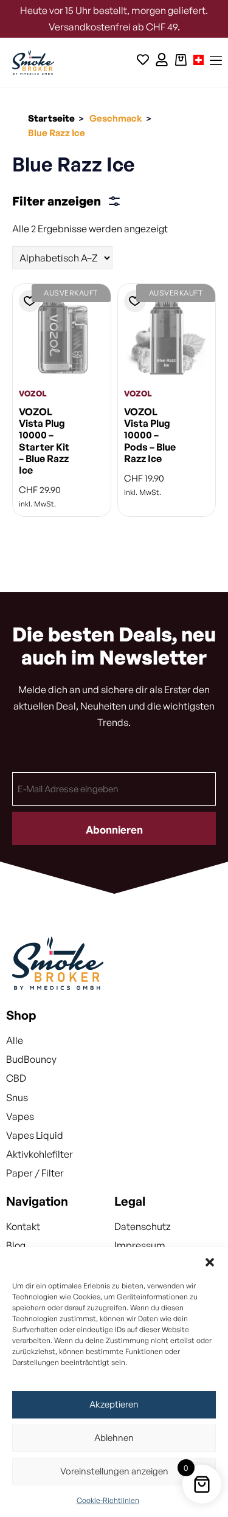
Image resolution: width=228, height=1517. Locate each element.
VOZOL (33, 393)
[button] (210, 1262)
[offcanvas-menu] (216, 60)
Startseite (51, 118)
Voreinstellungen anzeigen (114, 1471)
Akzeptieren (114, 1404)
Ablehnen (114, 1437)
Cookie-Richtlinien (108, 1500)
